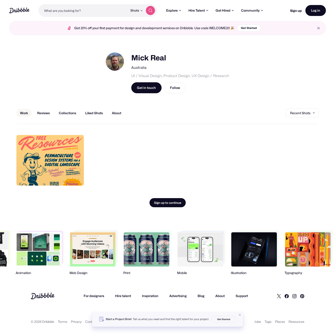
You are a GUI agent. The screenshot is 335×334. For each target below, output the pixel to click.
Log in (315, 10)
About (220, 296)
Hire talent (123, 296)
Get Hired (223, 10)
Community (250, 10)
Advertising (178, 296)
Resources (296, 322)
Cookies (91, 322)
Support (242, 296)
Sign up (296, 11)
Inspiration (150, 296)
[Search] (150, 10)
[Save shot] (66, 177)
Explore (172, 10)
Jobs (257, 322)
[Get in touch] (57, 177)
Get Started (249, 28)
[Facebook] (287, 296)
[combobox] (83, 10)
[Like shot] (75, 177)
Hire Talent (196, 10)
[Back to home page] (19, 10)
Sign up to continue (167, 203)
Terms (62, 322)
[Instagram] (294, 296)
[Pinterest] (302, 296)
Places (280, 322)
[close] (318, 28)
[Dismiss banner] (240, 315)
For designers (94, 296)
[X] (279, 296)
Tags (268, 322)
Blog (201, 296)
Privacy (76, 322)
